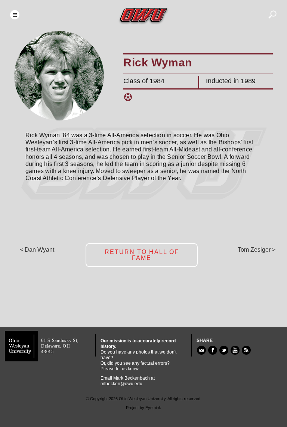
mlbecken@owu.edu (121, 383)
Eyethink (153, 407)
